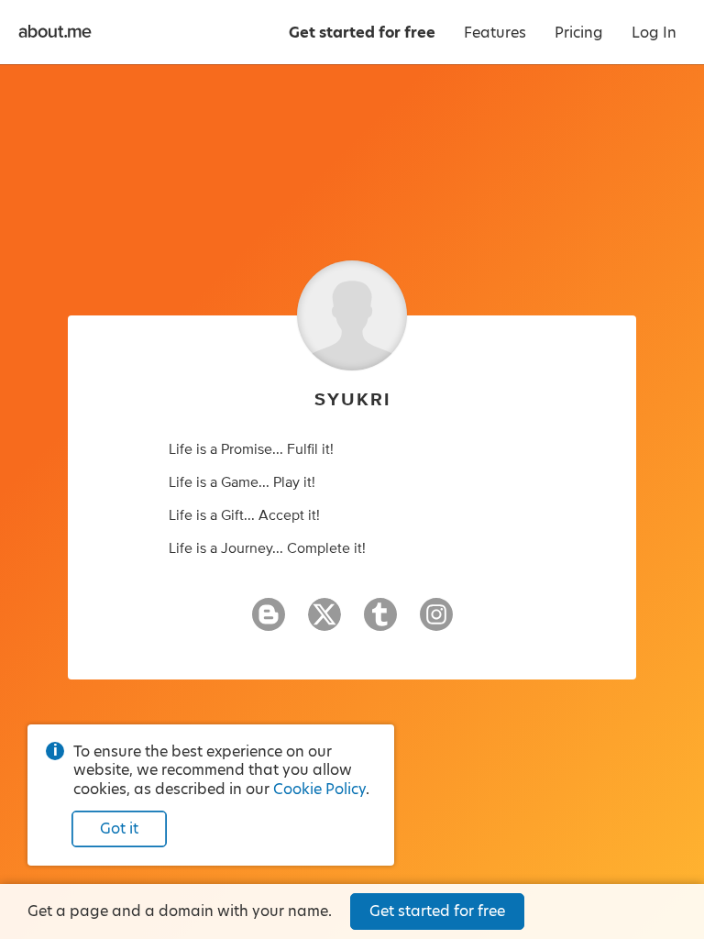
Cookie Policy (319, 789)
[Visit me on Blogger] (268, 622)
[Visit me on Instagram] (436, 622)
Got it (119, 828)
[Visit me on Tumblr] (380, 622)
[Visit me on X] (324, 622)
